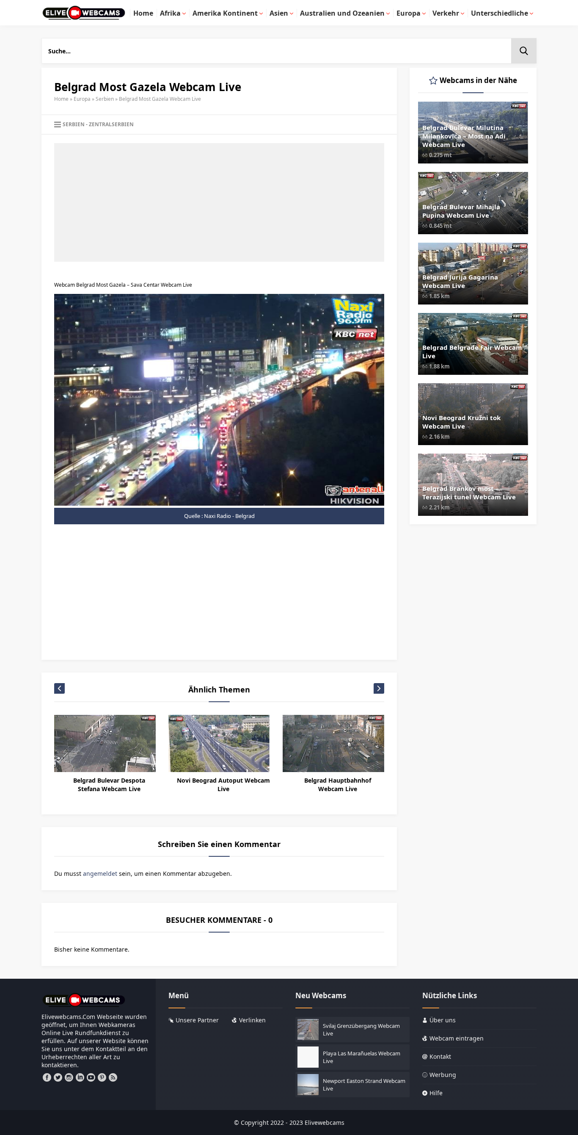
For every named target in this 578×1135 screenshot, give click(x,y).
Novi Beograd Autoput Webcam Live (223, 784)
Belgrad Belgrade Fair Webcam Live (472, 351)
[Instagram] (69, 1077)
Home (61, 98)
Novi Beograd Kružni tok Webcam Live (461, 421)
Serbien (105, 98)
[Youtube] (91, 1077)
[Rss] (113, 1077)
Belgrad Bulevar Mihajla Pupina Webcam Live (461, 210)
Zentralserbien (111, 124)
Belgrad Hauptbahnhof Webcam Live (337, 784)
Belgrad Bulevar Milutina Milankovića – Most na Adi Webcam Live (464, 136)
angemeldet (100, 873)
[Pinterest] (102, 1077)
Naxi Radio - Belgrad (229, 516)
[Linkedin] (80, 1077)
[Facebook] (47, 1077)
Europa (82, 98)
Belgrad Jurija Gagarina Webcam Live (460, 281)
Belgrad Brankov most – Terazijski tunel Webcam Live (469, 492)
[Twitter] (58, 1077)
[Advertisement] (219, 202)
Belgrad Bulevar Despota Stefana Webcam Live (109, 784)
